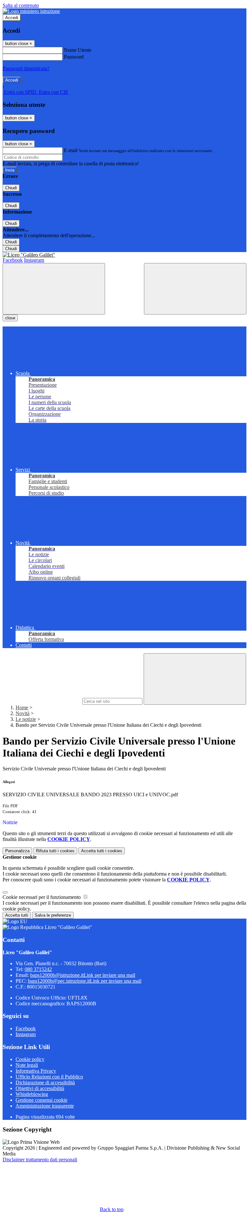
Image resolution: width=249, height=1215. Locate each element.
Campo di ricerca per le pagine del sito (42, 701)
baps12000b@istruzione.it (82, 975)
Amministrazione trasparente (45, 1106)
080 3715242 (38, 969)
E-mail (70, 150)
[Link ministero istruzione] (31, 11)
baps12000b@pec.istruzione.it (84, 981)
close (10, 317)
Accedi (11, 17)
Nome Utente (77, 50)
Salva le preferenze (53, 915)
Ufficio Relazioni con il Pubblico (49, 1076)
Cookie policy (30, 1059)
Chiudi (11, 187)
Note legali (27, 1065)
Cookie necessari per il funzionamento (42, 897)
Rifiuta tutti (55, 850)
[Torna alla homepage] (124, 255)
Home (22, 707)
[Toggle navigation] (54, 289)
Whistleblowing (32, 1094)
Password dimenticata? (26, 68)
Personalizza (17, 850)
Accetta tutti (101, 850)
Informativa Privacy (36, 1071)
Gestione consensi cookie (41, 1100)
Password (74, 57)
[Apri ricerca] (195, 289)
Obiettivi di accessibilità (40, 1088)
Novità (23, 713)
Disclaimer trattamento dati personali (40, 1159)
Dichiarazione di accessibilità (45, 1082)
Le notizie (26, 719)
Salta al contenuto (21, 5)
